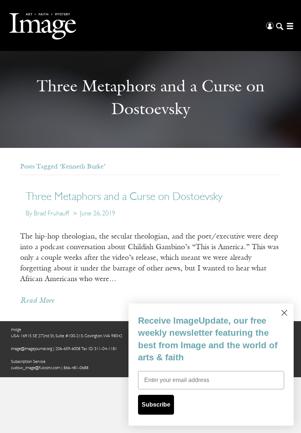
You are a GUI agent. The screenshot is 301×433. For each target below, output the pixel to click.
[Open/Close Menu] (289, 25)
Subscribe (156, 404)
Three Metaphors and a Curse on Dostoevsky (124, 197)
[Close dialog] (284, 312)
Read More (37, 301)
